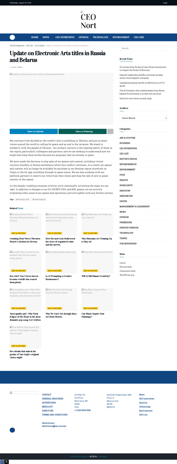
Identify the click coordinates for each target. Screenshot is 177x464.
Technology (100, 37)
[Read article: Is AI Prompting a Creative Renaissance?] (61, 262)
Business (125, 143)
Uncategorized (128, 243)
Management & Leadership (135, 206)
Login (164, 3)
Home (34, 37)
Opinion (83, 37)
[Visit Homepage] (88, 19)
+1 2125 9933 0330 (82, 410)
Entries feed (126, 266)
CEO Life (139, 37)
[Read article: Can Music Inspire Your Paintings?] (97, 299)
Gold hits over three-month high (136, 98)
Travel (123, 238)
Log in (123, 262)
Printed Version (129, 227)
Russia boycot (38, 199)
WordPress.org (127, 275)
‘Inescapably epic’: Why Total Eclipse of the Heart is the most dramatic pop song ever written (25, 316)
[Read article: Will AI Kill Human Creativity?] (97, 262)
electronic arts (22, 199)
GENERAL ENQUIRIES (52, 398)
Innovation (126, 196)
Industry (125, 190)
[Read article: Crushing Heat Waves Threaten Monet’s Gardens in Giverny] (25, 224)
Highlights (126, 185)
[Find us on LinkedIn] (12, 37)
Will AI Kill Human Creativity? (96, 276)
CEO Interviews (64, 37)
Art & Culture (17, 67)
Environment (121, 37)
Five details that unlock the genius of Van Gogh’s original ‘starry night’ (24, 354)
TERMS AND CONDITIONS (54, 414)
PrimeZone (126, 222)
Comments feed (127, 271)
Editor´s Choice (128, 159)
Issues (123, 201)
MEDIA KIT (47, 406)
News (46, 37)
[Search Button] (166, 37)
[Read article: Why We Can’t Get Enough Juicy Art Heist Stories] (61, 299)
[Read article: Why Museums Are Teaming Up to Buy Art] (97, 224)
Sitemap (102, 456)
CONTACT (46, 394)
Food (122, 174)
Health (124, 180)
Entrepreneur (128, 164)
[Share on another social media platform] (110, 131)
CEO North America (80, 456)
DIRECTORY (48, 410)
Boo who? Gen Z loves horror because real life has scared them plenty (24, 279)
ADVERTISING (49, 402)
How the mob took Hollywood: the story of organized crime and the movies (60, 241)
